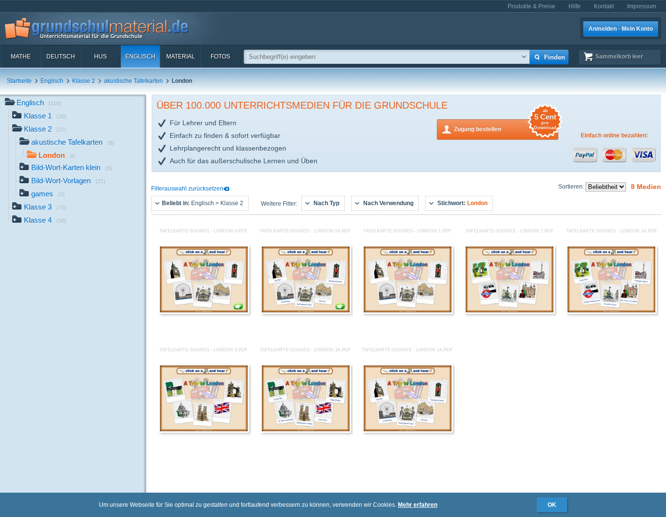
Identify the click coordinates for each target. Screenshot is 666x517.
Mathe (21, 56)
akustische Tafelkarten (133, 80)
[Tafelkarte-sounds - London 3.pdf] (203, 430)
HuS (100, 56)
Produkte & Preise (531, 6)
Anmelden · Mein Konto (620, 28)
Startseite (19, 80)
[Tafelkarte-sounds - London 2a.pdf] (611, 311)
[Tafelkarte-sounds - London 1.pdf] (407, 311)
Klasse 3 (45, 207)
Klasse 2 (83, 80)
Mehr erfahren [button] (417, 504)
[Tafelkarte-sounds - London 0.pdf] (203, 311)
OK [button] (552, 504)
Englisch (140, 56)
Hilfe (574, 6)
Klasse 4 (45, 220)
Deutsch (60, 56)
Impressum (641, 6)
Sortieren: (572, 186)
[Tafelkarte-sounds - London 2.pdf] (509, 311)
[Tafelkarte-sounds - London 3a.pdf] (305, 430)
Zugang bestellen (505, 126)
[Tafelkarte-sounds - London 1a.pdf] (407, 430)
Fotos (220, 56)
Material (180, 56)
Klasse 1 (45, 116)
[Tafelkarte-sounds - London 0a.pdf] (305, 311)
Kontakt (604, 6)
